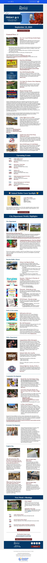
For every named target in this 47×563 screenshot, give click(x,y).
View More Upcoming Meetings (23, 530)
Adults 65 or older (26, 397)
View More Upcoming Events (24, 188)
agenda (29, 511)
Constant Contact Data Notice (26, 554)
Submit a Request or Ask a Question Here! (23, 539)
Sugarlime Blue (16, 130)
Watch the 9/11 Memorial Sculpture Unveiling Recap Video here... (26, 237)
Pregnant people (25, 400)
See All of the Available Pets (23, 212)
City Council (9, 56)
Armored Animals (29, 285)
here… (21, 54)
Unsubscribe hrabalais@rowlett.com (24, 553)
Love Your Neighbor (29, 286)
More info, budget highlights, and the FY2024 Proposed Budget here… (29, 69)
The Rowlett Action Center (23, 534)
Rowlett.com (35, 546)
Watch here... (9, 255)
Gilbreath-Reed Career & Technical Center (30, 432)
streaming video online (26, 55)
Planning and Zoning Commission (20, 56)
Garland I (22, 427)
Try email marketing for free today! (23, 561)
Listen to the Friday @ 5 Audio (23, 30)
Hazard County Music (17, 131)
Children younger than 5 (27, 398)
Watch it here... (23, 77)
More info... (22, 87)
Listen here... (9, 254)
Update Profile (18, 554)
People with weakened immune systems (30, 399)
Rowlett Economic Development (30, 440)
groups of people (26, 393)
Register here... (33, 333)
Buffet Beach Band (17, 129)
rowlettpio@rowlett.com (23, 556)
